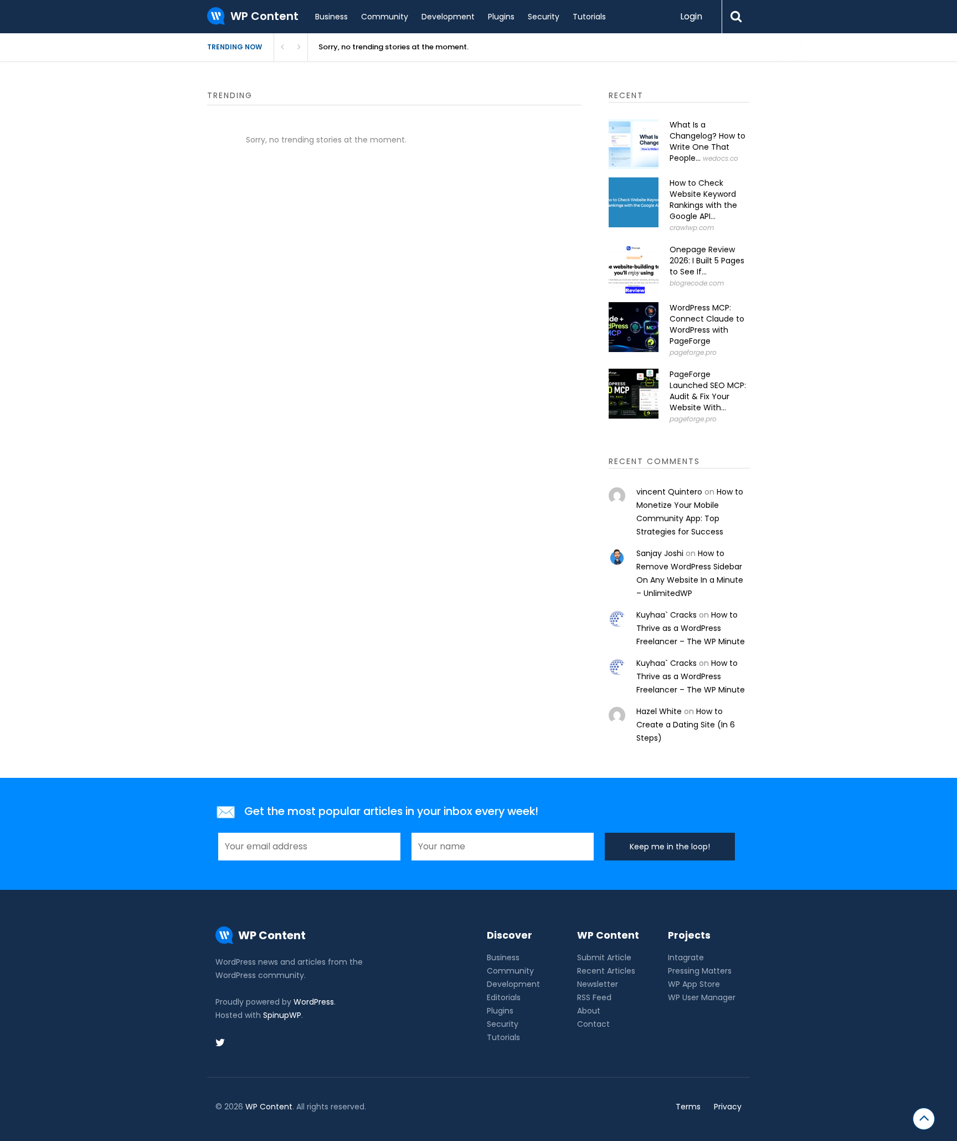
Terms (688, 1106)
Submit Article (604, 957)
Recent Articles (606, 970)
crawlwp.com (692, 227)
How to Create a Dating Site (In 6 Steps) (685, 724)
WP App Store (694, 984)
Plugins (501, 16)
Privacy (728, 1106)
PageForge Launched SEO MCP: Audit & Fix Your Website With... (708, 391)
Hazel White (659, 711)
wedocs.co (720, 158)
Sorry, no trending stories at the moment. (393, 47)
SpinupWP (282, 1015)
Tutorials (589, 16)
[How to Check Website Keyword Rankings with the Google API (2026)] (633, 202)
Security (543, 16)
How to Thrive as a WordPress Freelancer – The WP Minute (690, 628)
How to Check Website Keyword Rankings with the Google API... (703, 199)
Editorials (504, 997)
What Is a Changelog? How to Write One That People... (707, 141)
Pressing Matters (700, 970)
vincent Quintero (669, 491)
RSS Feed (594, 997)
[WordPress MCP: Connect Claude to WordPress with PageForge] (633, 327)
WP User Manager (701, 997)
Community (384, 16)
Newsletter (597, 984)
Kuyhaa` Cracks (666, 614)
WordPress (314, 1001)
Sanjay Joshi (659, 553)
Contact (593, 1024)
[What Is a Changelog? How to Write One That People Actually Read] (633, 144)
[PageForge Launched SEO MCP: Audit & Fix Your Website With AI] (633, 394)
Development (448, 16)
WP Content (268, 1106)
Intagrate (686, 957)
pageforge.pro (693, 352)
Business (331, 16)
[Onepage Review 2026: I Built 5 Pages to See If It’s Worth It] (633, 269)
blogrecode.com (697, 283)
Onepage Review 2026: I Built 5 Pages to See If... (707, 260)
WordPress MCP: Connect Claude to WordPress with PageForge (707, 324)
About (588, 1010)
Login (691, 16)
